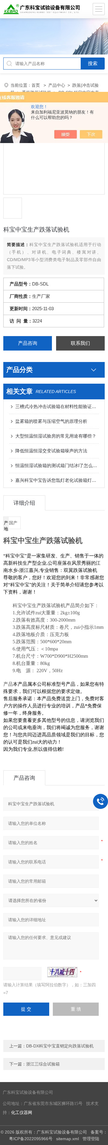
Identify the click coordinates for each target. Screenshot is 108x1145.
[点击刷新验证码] (62, 972)
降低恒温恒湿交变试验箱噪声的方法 (51, 450)
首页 (36, 85)
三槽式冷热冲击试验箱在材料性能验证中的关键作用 (57, 406)
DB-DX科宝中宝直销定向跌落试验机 (60, 1046)
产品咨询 (27, 343)
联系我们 (80, 343)
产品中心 (56, 85)
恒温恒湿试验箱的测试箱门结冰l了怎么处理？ (57, 465)
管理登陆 (90, 1138)
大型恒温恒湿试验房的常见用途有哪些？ (55, 435)
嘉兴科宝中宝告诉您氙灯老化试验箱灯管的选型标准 (57, 480)
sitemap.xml (67, 1138)
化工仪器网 (21, 1112)
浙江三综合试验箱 (43, 1064)
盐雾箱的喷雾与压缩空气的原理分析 (51, 421)
